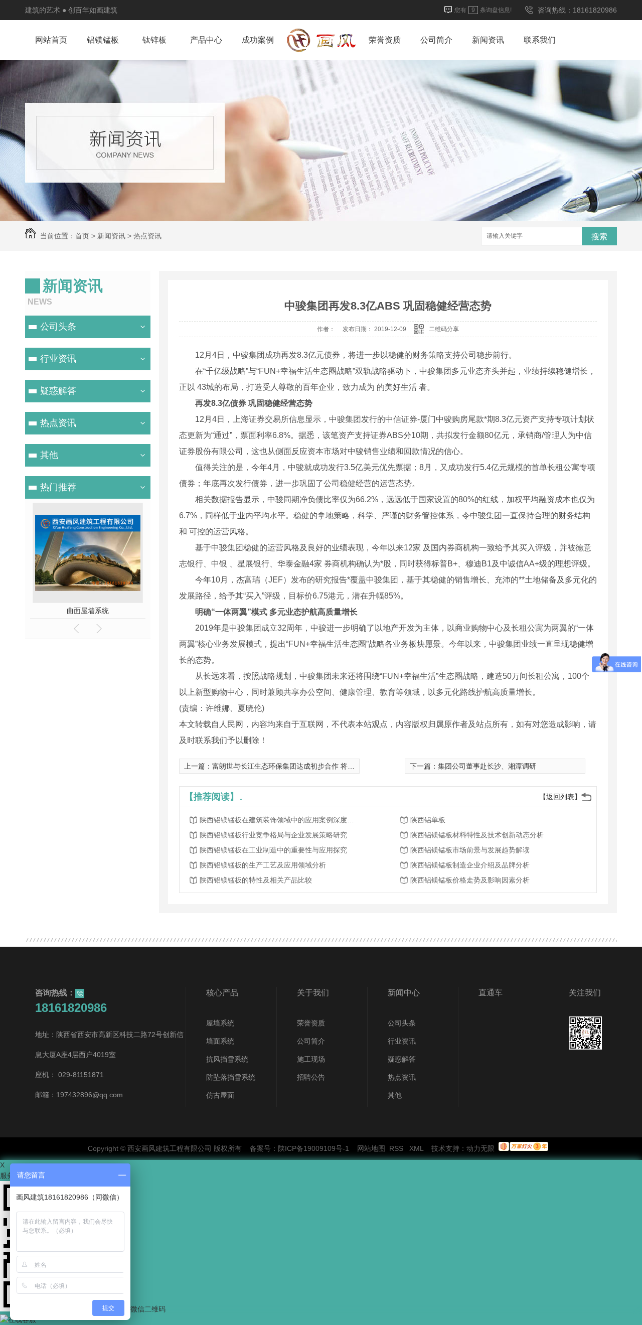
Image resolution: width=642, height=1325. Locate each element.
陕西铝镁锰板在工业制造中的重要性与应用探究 (273, 850)
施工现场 (311, 1059)
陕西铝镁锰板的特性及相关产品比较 (256, 880)
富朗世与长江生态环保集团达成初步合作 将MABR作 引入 (301, 766)
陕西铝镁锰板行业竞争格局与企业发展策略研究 (273, 835)
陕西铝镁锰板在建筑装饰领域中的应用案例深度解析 (280, 820)
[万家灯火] (523, 1148)
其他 (49, 455)
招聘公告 (311, 1077)
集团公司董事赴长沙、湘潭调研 (487, 766)
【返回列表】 (560, 797)
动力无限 (480, 1148)
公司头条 (58, 327)
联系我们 (540, 40)
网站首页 (51, 40)
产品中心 (206, 40)
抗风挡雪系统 (227, 1059)
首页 (82, 236)
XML (417, 1148)
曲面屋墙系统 (88, 611)
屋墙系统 (220, 1023)
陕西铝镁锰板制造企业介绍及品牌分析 (470, 865)
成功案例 (258, 40)
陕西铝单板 (427, 820)
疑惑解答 (58, 391)
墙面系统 (220, 1041)
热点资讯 (147, 236)
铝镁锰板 (103, 40)
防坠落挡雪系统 (230, 1077)
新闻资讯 (488, 40)
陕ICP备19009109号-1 (313, 1148)
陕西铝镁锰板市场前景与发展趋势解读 (470, 850)
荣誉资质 (385, 40)
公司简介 (436, 40)
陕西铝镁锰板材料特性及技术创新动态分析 (477, 835)
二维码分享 (444, 329)
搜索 (599, 236)
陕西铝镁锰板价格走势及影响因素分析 (470, 880)
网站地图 (371, 1148)
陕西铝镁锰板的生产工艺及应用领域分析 (263, 865)
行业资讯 (58, 359)
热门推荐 (58, 487)
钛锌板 (154, 40)
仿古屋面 (220, 1095)
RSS (397, 1148)
